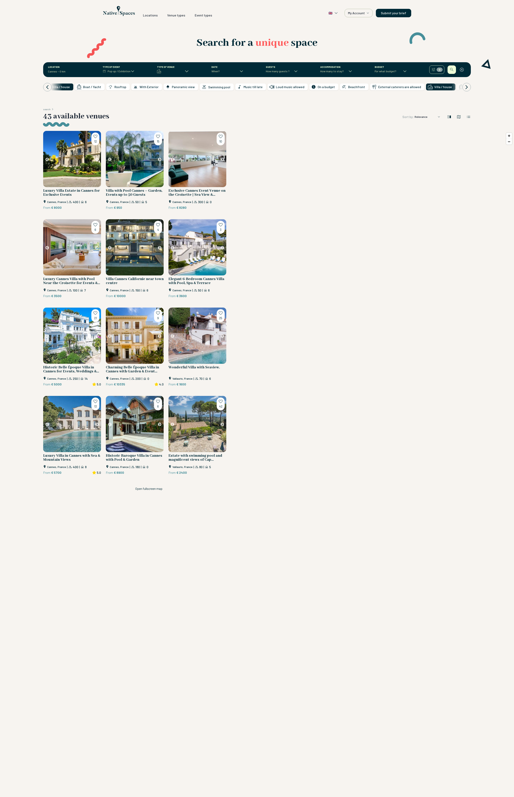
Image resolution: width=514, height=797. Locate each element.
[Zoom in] (509, 136)
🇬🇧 (330, 13)
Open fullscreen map (148, 488)
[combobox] (61, 71)
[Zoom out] (509, 142)
